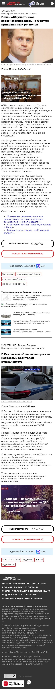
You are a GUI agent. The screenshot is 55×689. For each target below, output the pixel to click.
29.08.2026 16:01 (8, 345)
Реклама (7, 587)
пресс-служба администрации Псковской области (26, 64)
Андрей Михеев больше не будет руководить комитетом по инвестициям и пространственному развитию (32, 298)
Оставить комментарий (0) (27, 254)
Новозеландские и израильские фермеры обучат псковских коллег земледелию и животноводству (23, 219)
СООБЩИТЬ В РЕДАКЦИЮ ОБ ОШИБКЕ (22, 598)
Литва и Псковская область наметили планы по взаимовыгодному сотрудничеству (31, 322)
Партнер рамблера (25, 676)
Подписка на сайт (12, 594)
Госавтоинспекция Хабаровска (16, 401)
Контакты (31, 594)
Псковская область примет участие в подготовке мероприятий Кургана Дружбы (24, 305)
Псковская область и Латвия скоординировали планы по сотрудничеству (31, 331)
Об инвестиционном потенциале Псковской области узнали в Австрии (31, 314)
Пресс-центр (39, 583)
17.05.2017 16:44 (8, 11)
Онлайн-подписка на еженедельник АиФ (26, 591)
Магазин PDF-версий (26, 587)
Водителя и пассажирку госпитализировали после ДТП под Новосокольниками (26, 502)
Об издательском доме (15, 583)
